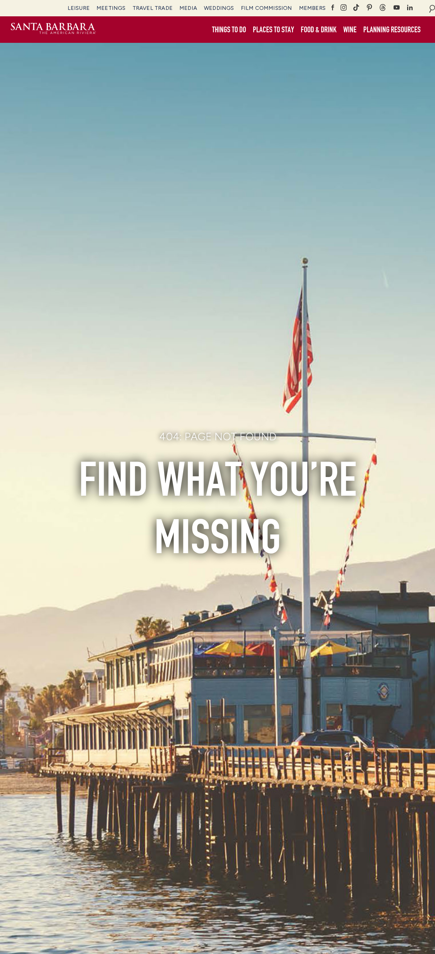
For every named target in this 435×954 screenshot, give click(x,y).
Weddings (219, 8)
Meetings (111, 8)
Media (188, 8)
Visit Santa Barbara (53, 29)
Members (312, 8)
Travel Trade (153, 8)
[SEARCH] (432, 8)
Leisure (79, 8)
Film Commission (266, 8)
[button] (229, 30)
